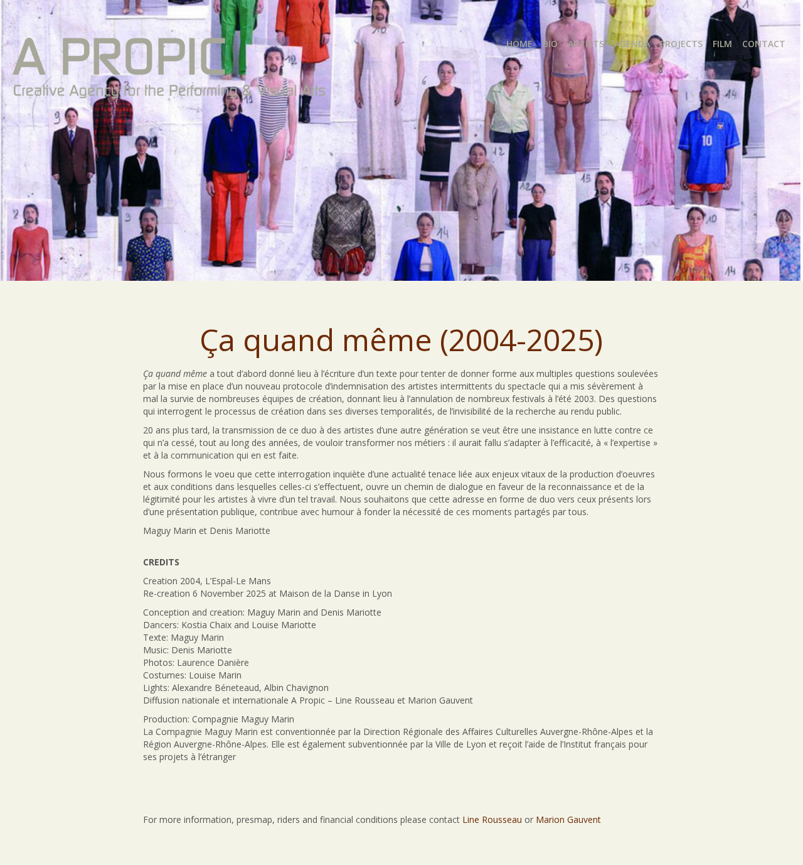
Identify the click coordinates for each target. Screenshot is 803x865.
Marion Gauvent (568, 819)
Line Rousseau (492, 819)
